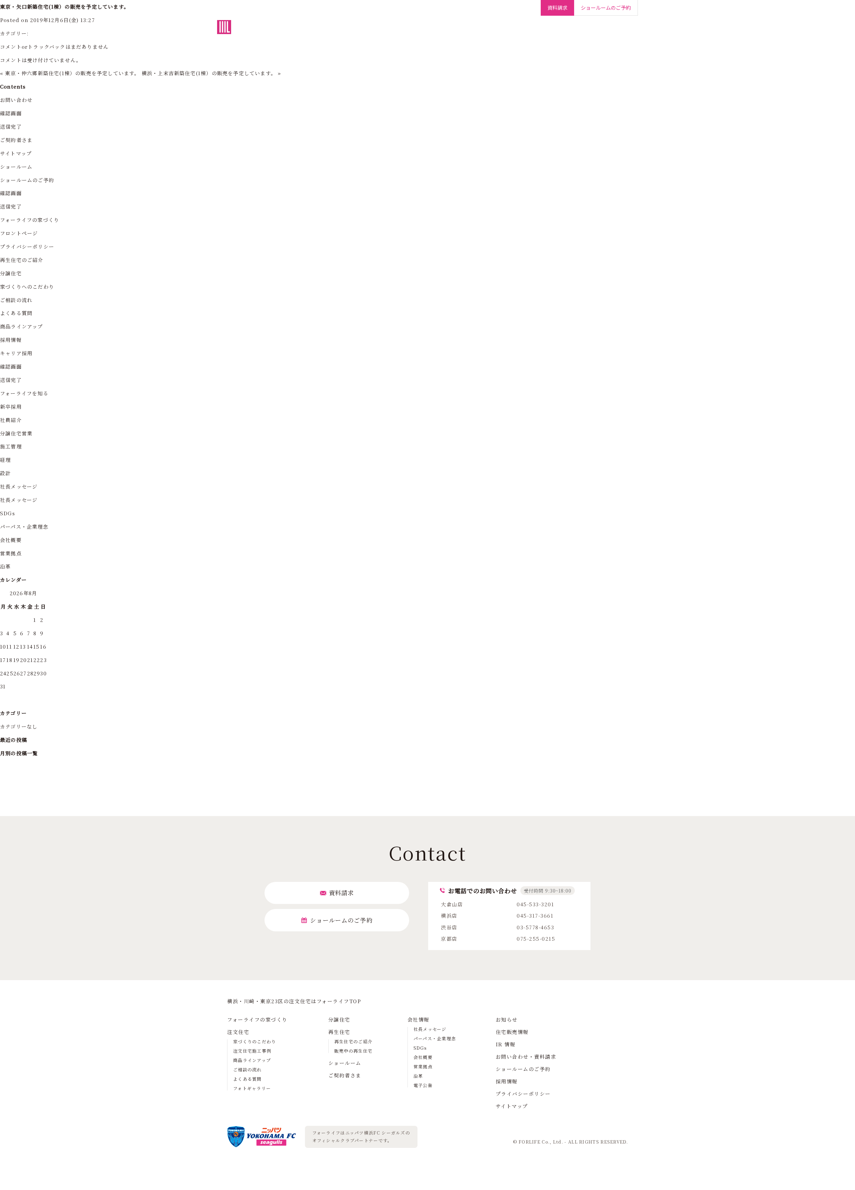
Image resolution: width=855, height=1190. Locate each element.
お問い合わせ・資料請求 (526, 1056)
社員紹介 (11, 419)
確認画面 (11, 113)
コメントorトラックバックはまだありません (54, 46)
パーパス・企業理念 (24, 526)
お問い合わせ (16, 99)
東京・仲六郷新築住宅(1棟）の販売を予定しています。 (72, 73)
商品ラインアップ (21, 326)
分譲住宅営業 (16, 433)
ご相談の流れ (16, 299)
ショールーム (479, 29)
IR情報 (581, 29)
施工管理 (11, 446)
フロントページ (19, 233)
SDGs (7, 513)
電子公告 (423, 1085)
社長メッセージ (18, 486)
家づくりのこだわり (254, 1041)
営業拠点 (11, 553)
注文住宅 (384, 29)
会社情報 (554, 29)
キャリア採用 (16, 353)
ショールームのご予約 (27, 179)
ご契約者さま (519, 29)
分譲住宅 (414, 29)
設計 (5, 473)
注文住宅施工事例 (252, 1051)
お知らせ (507, 1019)
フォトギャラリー (252, 1088)
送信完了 (11, 126)
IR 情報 (506, 1044)
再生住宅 (444, 29)
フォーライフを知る (24, 393)
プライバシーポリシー (27, 246)
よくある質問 (16, 312)
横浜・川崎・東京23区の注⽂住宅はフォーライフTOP (294, 1001)
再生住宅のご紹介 (21, 259)
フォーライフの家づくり (336, 29)
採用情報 (610, 29)
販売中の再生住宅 (353, 1051)
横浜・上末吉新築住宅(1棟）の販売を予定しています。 (209, 73)
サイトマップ (16, 153)
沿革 (5, 566)
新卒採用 (11, 406)
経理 (5, 459)
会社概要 (11, 539)
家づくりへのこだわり (27, 286)
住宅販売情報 (512, 1031)
